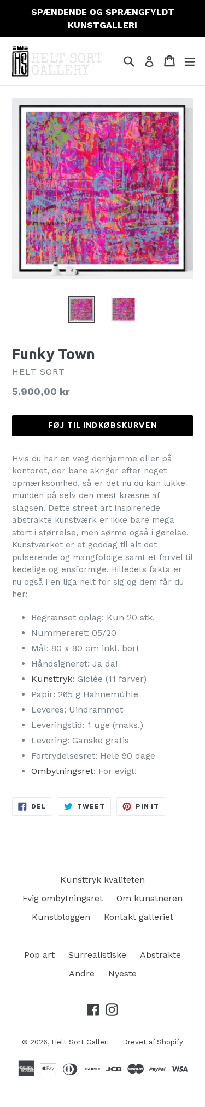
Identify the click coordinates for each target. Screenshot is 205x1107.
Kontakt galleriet (138, 917)
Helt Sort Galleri (80, 1042)
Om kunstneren (149, 898)
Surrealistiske (97, 955)
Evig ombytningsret (62, 898)
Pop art (39, 955)
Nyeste (122, 973)
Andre (82, 973)
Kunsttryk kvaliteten (102, 879)
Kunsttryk (51, 679)
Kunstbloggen (61, 917)
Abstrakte (160, 955)
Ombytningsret (62, 771)
